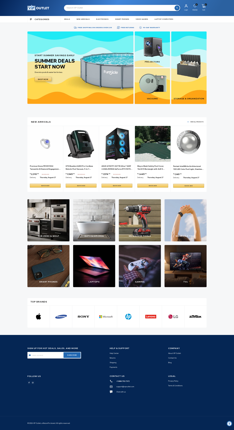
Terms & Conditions (175, 386)
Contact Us (172, 358)
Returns (113, 358)
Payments (113, 367)
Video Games (142, 19)
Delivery (33, 177)
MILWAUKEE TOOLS (140, 236)
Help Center (114, 353)
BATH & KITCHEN (94, 236)
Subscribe (72, 355)
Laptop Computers (164, 19)
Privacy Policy (173, 381)
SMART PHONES (48, 282)
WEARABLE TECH (185, 236)
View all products (197, 122)
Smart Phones (122, 19)
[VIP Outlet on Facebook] (29, 382)
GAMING (140, 282)
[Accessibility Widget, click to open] (229, 423)
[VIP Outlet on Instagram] (32, 382)
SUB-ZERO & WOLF (48, 236)
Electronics (102, 19)
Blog (170, 362)
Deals (67, 19)
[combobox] (122, 8)
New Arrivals (83, 19)
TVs (185, 282)
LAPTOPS (94, 282)
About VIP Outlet (174, 353)
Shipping (113, 362)
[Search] (177, 7)
